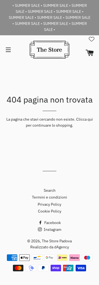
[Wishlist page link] (91, 39)
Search (50, 190)
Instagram (52, 229)
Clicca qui (84, 119)
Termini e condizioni (49, 197)
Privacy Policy (49, 204)
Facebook (52, 222)
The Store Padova (57, 241)
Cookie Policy (49, 211)
